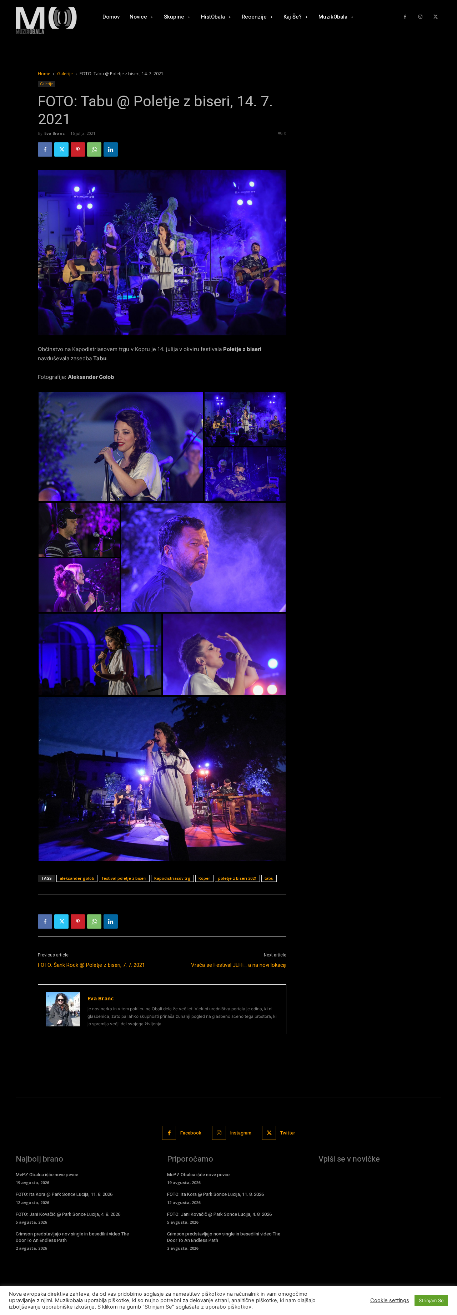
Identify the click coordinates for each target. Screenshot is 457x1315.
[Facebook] (405, 17)
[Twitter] (435, 17)
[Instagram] (420, 17)
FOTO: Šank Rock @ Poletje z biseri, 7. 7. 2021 (91, 965)
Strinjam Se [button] (431, 1300)
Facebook (190, 1132)
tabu (269, 878)
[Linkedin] (111, 149)
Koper (204, 878)
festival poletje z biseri (124, 878)
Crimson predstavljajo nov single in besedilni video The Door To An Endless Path (72, 1237)
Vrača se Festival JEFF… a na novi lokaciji (238, 965)
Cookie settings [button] (389, 1300)
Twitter (287, 1132)
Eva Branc (54, 133)
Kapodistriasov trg (172, 878)
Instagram (240, 1132)
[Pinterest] (78, 149)
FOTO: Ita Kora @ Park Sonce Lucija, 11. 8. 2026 (64, 1194)
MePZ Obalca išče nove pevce (47, 1174)
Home (44, 74)
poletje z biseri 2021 (237, 878)
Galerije (65, 74)
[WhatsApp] (94, 149)
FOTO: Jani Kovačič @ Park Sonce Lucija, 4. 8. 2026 (68, 1214)
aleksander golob (77, 878)
